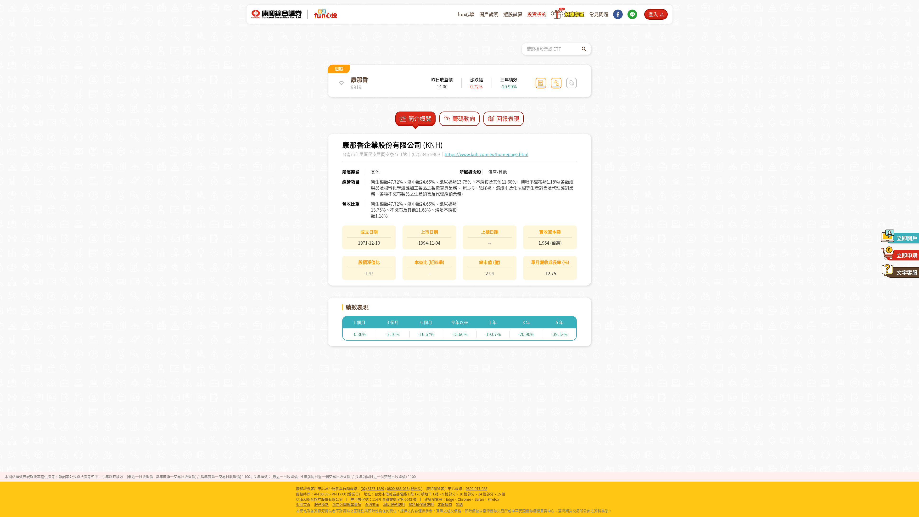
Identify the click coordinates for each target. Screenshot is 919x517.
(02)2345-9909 (426, 154)
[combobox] (554, 49)
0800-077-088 (476, 488)
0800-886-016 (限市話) (404, 488)
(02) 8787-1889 (372, 488)
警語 (459, 504)
